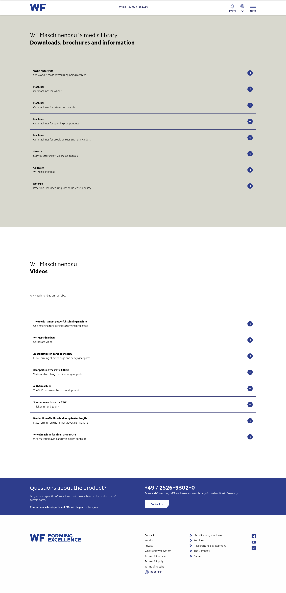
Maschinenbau (182, 493)
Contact (149, 535)
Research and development (210, 545)
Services (199, 540)
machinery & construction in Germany (215, 493)
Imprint (149, 540)
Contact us (157, 504)
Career (198, 556)
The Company (202, 550)
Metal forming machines (208, 535)
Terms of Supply (154, 561)
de (151, 572)
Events (232, 11)
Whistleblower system (158, 550)
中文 (160, 572)
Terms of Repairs (154, 566)
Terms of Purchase (155, 556)
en (155, 572)
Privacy (149, 545)
